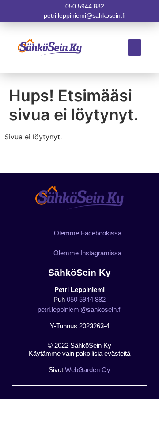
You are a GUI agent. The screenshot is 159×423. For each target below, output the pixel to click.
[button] (135, 47)
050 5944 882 (86, 299)
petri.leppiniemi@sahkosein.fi (79, 309)
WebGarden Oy (87, 369)
